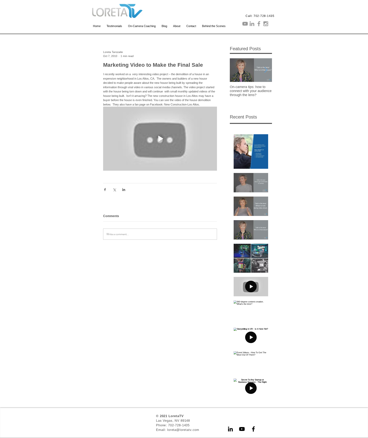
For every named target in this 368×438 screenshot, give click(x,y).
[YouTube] (241, 429)
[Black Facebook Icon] (253, 429)
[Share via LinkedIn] (124, 189)
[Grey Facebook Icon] (258, 23)
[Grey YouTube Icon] (245, 23)
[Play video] (160, 139)
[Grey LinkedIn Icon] (252, 23)
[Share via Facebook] (105, 189)
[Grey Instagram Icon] (265, 23)
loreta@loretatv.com (183, 430)
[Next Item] (266, 70)
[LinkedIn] (230, 429)
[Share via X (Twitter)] (114, 189)
